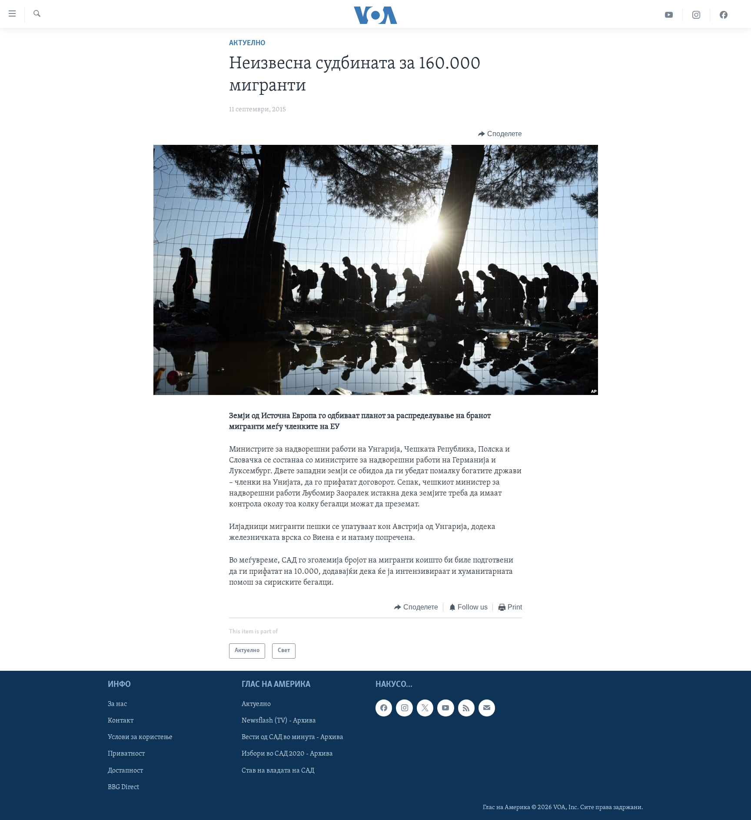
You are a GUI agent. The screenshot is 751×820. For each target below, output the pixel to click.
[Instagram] (696, 15)
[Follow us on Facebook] (384, 708)
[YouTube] (669, 15)
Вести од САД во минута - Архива (292, 737)
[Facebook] (723, 15)
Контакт (120, 720)
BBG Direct (123, 786)
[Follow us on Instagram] (404, 708)
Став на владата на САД (278, 770)
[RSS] (466, 708)
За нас (117, 704)
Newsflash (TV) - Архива (279, 720)
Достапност (125, 770)
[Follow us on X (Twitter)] (425, 708)
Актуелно (247, 43)
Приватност (126, 753)
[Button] (500, 134)
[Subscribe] (487, 708)
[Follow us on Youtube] (445, 708)
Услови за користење (140, 737)
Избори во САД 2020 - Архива (287, 753)
